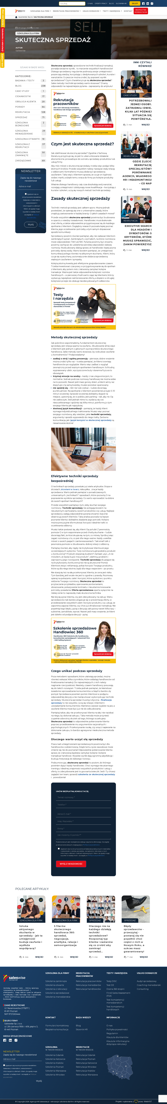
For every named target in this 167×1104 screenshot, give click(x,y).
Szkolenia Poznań (54, 1067)
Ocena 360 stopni (115, 989)
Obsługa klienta (25, 101)
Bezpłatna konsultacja (56, 1029)
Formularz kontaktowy (57, 1025)
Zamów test (2, 60)
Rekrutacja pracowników (66, 11)
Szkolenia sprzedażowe (57, 993)
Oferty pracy (101, 3)
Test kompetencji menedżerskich (115, 1001)
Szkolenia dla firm (39, 11)
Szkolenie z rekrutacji (2, 39)
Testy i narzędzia (111, 11)
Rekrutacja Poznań (85, 1059)
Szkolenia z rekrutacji (22, 145)
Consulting (143, 989)
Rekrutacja (22, 112)
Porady (20, 107)
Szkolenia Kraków (54, 1063)
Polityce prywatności (91, 845)
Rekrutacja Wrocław (86, 1067)
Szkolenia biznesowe (22, 124)
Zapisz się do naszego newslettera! (30, 179)
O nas (90, 3)
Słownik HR (121, 3)
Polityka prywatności (117, 1029)
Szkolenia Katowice (55, 1059)
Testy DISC (111, 981)
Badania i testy (24, 80)
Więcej (146, 125)
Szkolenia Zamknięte (21, 154)
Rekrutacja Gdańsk (85, 1055)
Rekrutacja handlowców (88, 989)
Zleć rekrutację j (3, 18)
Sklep (135, 3)
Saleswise (22, 17)
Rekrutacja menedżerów (88, 985)
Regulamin (112, 1033)
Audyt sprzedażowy (146, 981)
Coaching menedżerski (149, 985)
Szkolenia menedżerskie (57, 997)
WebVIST (148, 1101)
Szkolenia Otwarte (27, 139)
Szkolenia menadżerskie (24, 132)
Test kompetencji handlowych (115, 1008)
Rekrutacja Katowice (86, 1063)
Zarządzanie (23, 160)
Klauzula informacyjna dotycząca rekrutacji (117, 1042)
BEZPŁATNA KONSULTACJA (141, 11)
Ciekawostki (23, 96)
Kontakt (128, 11)
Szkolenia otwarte (54, 985)
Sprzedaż (21, 117)
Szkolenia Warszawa (55, 1071)
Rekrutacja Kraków (85, 1071)
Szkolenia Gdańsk (54, 1055)
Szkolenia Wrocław (55, 1075)
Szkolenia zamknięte (56, 981)
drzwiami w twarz (70, 489)
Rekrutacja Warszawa (87, 1075)
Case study (22, 91)
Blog (111, 3)
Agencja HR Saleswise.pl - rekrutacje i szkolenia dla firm (52, 1102)
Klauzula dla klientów (117, 1037)
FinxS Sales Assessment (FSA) (118, 994)
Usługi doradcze (91, 11)
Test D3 (110, 985)
